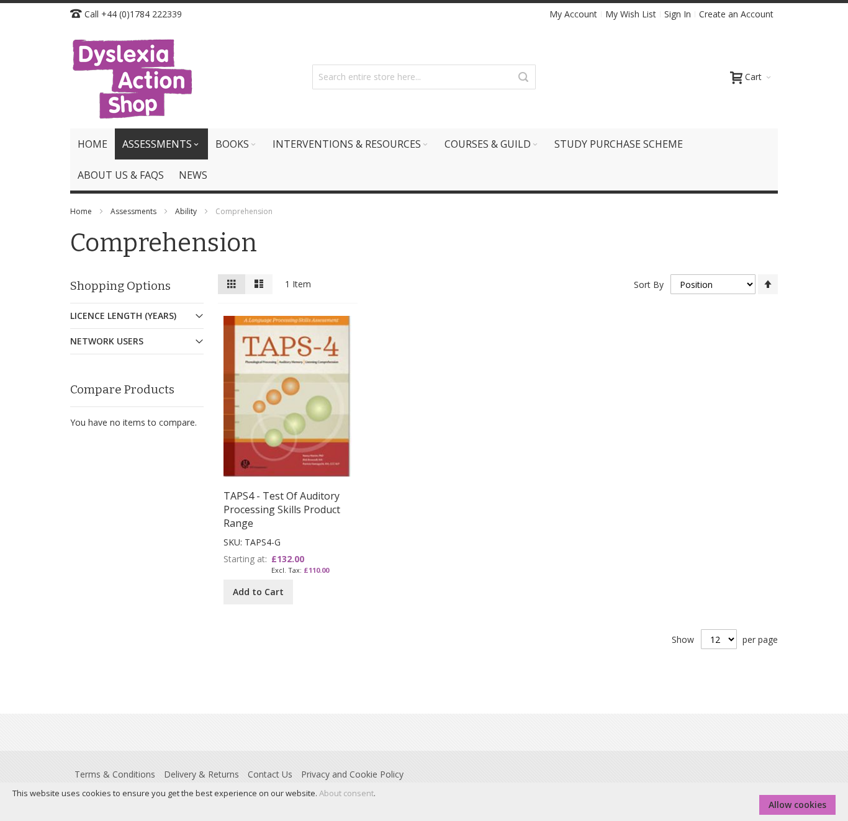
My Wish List (630, 14)
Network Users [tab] (106, 341)
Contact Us (270, 774)
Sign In (677, 14)
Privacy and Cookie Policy (352, 774)
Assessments (134, 211)
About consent (346, 793)
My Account (573, 14)
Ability (187, 211)
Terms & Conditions (114, 774)
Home (82, 211)
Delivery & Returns (201, 774)
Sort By (649, 284)
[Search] (523, 77)
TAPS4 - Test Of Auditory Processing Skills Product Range (281, 509)
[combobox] (424, 77)
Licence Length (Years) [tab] (123, 315)
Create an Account (736, 14)
